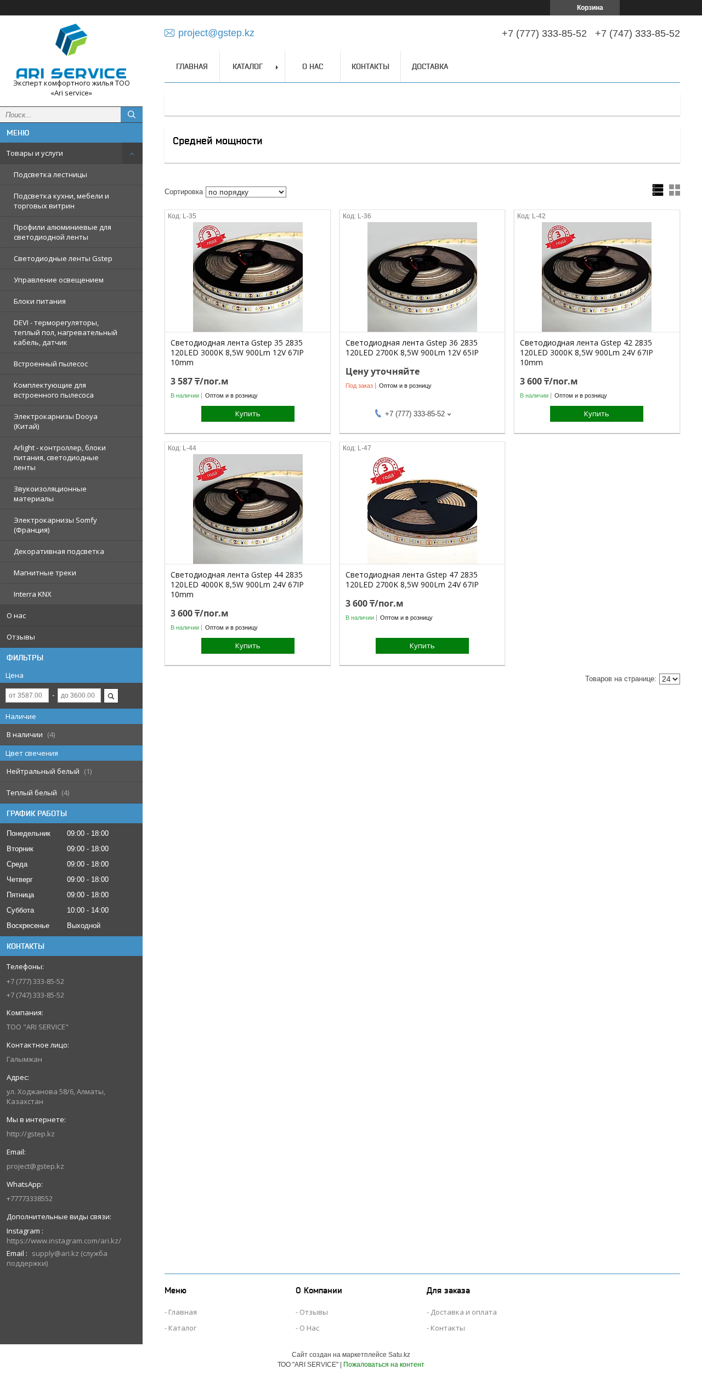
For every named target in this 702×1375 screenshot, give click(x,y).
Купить (248, 413)
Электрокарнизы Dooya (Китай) (56, 421)
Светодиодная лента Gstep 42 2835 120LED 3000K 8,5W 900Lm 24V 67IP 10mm (586, 352)
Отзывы (21, 637)
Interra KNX (33, 594)
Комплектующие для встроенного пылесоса (54, 390)
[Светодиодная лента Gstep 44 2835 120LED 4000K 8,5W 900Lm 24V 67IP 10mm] (247, 509)
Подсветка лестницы (50, 174)
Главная (192, 66)
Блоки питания (40, 301)
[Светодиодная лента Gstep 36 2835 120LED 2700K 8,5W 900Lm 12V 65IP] (422, 277)
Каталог (248, 66)
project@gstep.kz (35, 1166)
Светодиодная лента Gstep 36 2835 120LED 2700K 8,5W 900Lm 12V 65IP (412, 348)
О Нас (309, 1328)
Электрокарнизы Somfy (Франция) (55, 525)
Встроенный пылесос (51, 364)
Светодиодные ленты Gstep (63, 258)
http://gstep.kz (31, 1134)
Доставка (430, 66)
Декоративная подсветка (59, 551)
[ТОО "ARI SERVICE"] (71, 51)
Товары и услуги (35, 153)
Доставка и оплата (464, 1312)
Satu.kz (399, 1355)
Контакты (370, 66)
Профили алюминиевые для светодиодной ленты (62, 232)
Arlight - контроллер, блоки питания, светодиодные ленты (60, 457)
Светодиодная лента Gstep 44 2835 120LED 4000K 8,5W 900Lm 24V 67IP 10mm (237, 584)
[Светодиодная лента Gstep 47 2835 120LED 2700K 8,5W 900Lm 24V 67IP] (422, 509)
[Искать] (132, 114)
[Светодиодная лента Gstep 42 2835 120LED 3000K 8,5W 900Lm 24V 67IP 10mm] (597, 277)
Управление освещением (59, 280)
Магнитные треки (45, 573)
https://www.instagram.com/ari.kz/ (64, 1241)
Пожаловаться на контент (383, 1364)
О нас (16, 615)
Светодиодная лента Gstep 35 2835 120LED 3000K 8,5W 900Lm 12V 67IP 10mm (237, 352)
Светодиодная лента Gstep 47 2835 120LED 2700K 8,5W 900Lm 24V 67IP (412, 580)
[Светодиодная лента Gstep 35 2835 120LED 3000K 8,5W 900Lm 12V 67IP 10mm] (247, 277)
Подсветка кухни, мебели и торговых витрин (61, 201)
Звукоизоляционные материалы (50, 493)
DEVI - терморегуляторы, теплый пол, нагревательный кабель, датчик (65, 332)
